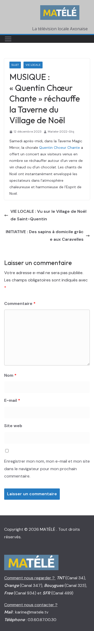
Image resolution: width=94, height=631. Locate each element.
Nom (10, 375)
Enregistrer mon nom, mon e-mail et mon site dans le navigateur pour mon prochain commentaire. (47, 468)
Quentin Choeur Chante (59, 147)
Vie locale (33, 65)
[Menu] (8, 39)
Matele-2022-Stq (61, 131)
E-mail (12, 400)
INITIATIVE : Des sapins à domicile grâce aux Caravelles (45, 235)
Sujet (15, 65)
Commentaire (20, 303)
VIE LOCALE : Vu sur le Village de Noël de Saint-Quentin (48, 215)
